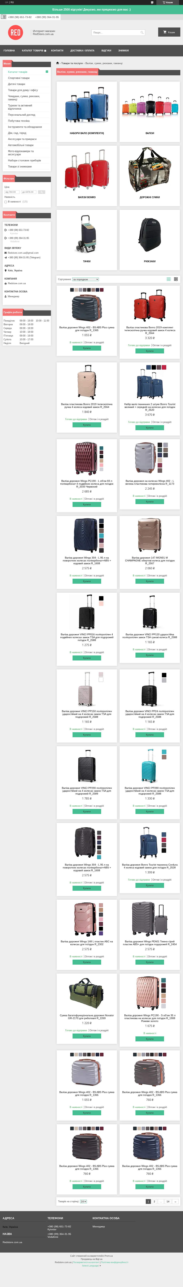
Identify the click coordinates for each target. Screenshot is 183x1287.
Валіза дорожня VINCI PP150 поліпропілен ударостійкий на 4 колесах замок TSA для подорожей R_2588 (87, 714)
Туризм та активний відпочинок (20, 107)
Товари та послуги (72, 63)
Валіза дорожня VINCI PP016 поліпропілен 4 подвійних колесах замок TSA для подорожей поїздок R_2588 (86, 637)
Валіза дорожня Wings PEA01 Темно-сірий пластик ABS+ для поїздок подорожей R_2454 (150, 943)
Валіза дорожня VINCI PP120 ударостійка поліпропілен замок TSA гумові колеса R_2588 (149, 636)
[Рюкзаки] (149, 234)
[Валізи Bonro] (87, 170)
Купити (87, 348)
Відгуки (106, 50)
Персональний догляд (21, 114)
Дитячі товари (16, 84)
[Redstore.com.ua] (15, 32)
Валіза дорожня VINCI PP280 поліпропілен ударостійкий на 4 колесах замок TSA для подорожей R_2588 (150, 790)
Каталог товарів (32, 50)
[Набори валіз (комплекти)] (87, 106)
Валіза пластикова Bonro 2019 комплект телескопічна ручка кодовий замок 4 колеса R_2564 (149, 330)
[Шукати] (142, 32)
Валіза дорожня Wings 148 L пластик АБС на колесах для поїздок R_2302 (87, 943)
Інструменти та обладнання (25, 126)
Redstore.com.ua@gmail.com (23, 253)
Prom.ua (109, 1256)
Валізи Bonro (87, 197)
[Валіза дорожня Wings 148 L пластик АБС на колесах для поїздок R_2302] (86, 919)
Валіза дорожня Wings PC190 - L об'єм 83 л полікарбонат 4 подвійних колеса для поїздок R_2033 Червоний (86, 483)
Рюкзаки (149, 261)
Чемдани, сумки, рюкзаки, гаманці (24, 98)
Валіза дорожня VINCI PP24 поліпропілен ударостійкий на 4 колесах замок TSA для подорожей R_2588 (149, 714)
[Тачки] (87, 234)
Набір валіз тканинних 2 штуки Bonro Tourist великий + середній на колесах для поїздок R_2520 (149, 407)
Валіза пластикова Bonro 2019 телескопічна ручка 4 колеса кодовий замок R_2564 (86, 405)
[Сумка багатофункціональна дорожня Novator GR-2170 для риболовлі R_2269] (86, 993)
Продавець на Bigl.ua (91, 1259)
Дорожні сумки (150, 197)
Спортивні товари (18, 77)
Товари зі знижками (20, 166)
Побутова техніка (18, 120)
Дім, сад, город (17, 132)
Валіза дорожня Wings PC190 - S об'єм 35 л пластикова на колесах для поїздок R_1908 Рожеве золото (149, 1018)
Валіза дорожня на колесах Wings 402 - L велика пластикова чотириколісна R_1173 (149, 482)
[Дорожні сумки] (149, 170)
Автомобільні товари (20, 145)
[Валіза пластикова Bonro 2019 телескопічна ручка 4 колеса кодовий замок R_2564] (86, 382)
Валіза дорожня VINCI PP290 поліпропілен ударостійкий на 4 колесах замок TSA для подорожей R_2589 (87, 790)
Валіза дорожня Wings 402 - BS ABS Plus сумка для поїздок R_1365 (86, 329)
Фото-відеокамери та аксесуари (21, 153)
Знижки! (123, 50)
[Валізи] (149, 106)
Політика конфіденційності (114, 1262)
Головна (9, 50)
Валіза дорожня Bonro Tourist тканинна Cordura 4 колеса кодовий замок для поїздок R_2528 (150, 866)
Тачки (86, 261)
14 (168, 1201)
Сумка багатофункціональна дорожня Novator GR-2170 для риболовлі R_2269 (87, 1017)
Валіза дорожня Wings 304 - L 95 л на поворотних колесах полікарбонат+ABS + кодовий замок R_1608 (87, 560)
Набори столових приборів (24, 160)
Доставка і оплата (82, 50)
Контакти (57, 50)
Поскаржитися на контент (86, 1262)
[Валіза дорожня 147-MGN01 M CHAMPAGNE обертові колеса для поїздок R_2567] (149, 535)
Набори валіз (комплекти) (87, 133)
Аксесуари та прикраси (22, 138)
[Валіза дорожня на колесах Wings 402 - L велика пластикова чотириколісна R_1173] (149, 459)
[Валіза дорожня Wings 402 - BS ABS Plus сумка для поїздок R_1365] (86, 305)
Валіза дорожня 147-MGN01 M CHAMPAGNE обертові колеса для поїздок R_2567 (150, 560)
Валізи (150, 133)
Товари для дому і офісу (23, 90)
